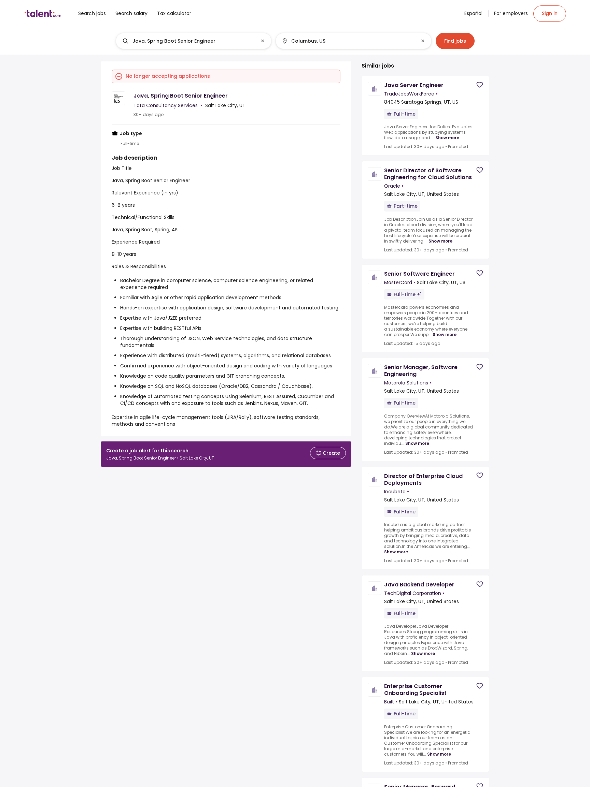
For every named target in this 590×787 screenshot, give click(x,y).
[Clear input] (262, 41)
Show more (447, 138)
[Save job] (479, 85)
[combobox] (193, 41)
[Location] (347, 41)
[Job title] (188, 41)
